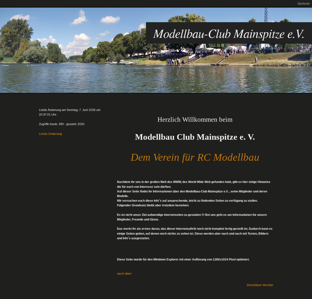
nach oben (124, 273)
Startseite (303, 3)
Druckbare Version (260, 285)
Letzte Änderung (50, 134)
